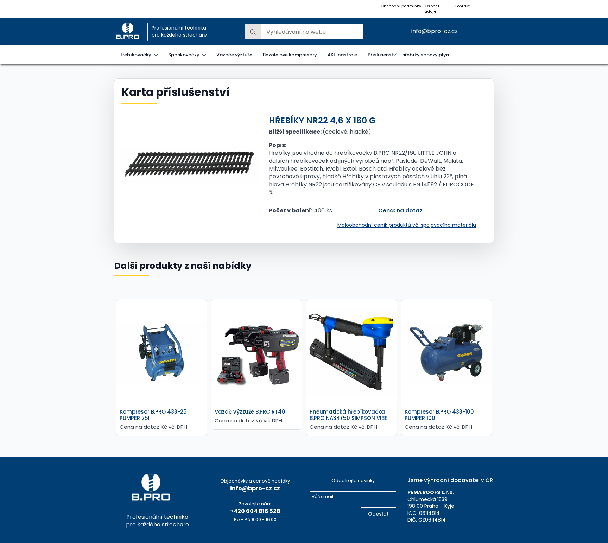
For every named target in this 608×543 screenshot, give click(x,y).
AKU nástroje (342, 54)
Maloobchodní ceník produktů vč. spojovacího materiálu (406, 225)
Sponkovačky (184, 54)
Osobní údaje (432, 9)
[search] (253, 32)
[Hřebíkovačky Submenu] (157, 54)
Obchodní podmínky (401, 6)
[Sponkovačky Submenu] (205, 54)
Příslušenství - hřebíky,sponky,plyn (408, 54)
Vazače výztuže (234, 54)
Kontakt (462, 6)
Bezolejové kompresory (290, 54)
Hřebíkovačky (135, 54)
